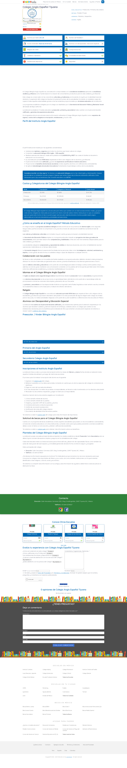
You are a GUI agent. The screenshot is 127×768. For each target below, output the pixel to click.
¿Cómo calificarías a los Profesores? (34, 553)
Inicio (24, 4)
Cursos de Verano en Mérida (50, 729)
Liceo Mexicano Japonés (29, 673)
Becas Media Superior (88, 710)
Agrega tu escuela (59, 744)
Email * (24, 635)
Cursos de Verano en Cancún (31, 734)
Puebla (64, 688)
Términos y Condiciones (61, 573)
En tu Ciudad (67, 2)
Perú (53, 750)
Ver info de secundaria (63, 362)
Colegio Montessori (68, 669)
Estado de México (47, 695)
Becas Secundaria (28, 714)
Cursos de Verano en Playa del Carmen (71, 729)
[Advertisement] (56, 19)
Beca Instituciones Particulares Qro (92, 706)
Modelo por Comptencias (69, 725)
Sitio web (25, 639)
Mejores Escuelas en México (52, 2)
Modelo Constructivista (29, 729)
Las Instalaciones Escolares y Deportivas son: (37, 555)
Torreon (85, 692)
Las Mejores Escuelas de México (31, 4)
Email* (29, 571)
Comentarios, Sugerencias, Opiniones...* (77, 551)
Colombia (72, 750)
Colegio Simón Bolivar (28, 677)
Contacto (47, 744)
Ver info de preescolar (63, 342)
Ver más (63, 545)
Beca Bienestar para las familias (51, 710)
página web (38, 381)
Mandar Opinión (63, 584)
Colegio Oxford (67, 673)
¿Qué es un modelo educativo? (31, 725)
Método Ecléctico (87, 725)
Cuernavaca (66, 692)
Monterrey (45, 688)
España (59, 750)
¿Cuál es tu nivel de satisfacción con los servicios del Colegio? (42, 557)
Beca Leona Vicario (28, 710)
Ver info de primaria (63, 352)
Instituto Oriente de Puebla (90, 669)
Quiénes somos (37, 744)
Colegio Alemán (87, 673)
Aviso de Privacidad (44, 573)
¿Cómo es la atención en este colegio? (35, 551)
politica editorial (74, 203)
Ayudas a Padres (95, 2)
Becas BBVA (46, 706)
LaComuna (69, 757)
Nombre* (67, 571)
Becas (74, 2)
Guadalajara (86, 688)
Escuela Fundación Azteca (50, 677)
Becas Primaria (47, 714)
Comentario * (26, 614)
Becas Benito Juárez (28, 706)
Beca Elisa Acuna (67, 710)
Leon (24, 695)
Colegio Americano (48, 673)
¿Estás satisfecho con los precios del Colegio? (37, 562)
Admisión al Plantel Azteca (90, 729)
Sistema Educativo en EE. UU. (50, 734)
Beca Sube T (66, 706)
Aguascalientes (47, 692)
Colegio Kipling (47, 669)
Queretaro (25, 692)
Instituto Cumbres (27, 669)
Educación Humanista (49, 725)
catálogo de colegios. (39, 311)
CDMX (24, 688)
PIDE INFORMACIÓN (32, 29)
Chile (65, 750)
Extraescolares (83, 2)
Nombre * (25, 630)
